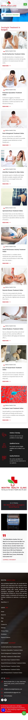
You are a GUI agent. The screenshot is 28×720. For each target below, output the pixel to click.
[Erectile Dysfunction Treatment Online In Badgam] (14, 40)
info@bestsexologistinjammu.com (13, 689)
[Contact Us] (3, 711)
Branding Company (6, 711)
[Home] (2, 14)
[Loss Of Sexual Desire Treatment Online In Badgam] (14, 353)
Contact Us (4, 624)
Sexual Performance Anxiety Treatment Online (13, 663)
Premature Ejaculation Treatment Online (12, 650)
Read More (6, 65)
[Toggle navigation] (25, 4)
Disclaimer (4, 634)
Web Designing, (12, 709)
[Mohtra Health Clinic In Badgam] (8, 4)
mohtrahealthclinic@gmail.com (12, 692)
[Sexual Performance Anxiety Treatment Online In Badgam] (14, 235)
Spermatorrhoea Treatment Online (13, 211)
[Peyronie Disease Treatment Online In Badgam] (14, 276)
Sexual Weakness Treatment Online (13, 329)
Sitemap (3, 627)
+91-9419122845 (8, 696)
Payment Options (5, 637)
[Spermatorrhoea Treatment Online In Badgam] (14, 197)
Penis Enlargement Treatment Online (13, 133)
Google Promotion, (21, 709)
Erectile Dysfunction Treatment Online (14, 54)
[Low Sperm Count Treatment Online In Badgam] (14, 394)
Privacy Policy (4, 631)
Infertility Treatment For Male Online (13, 172)
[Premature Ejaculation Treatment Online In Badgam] (14, 78)
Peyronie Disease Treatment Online (13, 290)
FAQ (2, 621)
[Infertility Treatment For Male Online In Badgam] (14, 158)
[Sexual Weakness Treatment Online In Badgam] (14, 315)
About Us (3, 615)
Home (2, 611)
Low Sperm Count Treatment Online (13, 408)
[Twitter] (5, 700)
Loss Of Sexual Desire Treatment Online (11, 672)
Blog (2, 618)
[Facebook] (2, 700)
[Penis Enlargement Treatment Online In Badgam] (14, 119)
